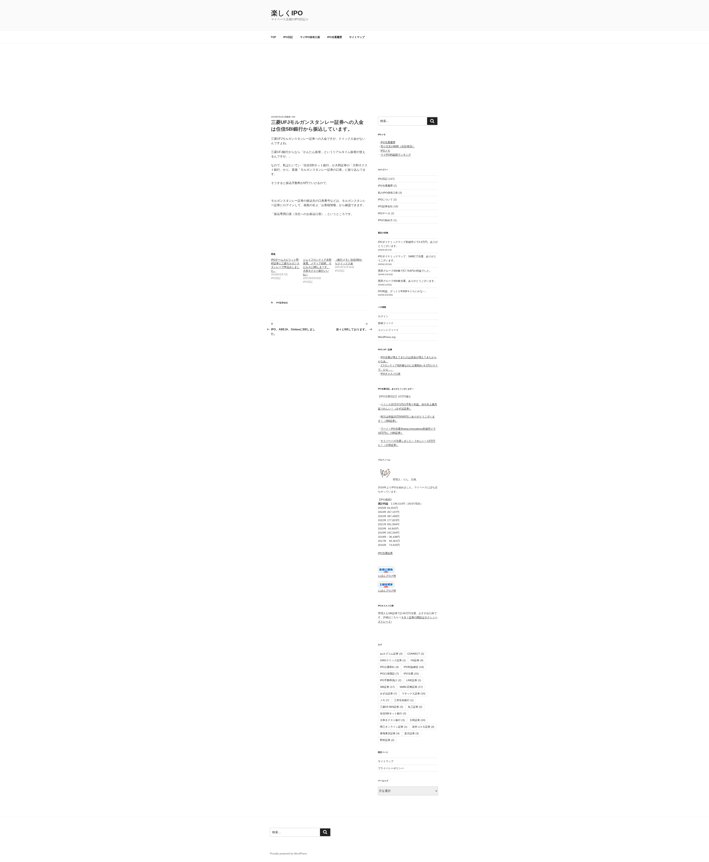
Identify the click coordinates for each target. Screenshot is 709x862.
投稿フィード (385, 323)
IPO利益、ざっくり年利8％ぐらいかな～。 (403, 291)
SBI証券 (387, 686)
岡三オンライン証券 (393, 726)
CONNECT (415, 653)
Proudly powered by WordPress (288, 853)
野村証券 (387, 740)
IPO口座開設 (389, 673)
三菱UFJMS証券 (391, 706)
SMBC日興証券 (411, 686)
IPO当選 (411, 673)
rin (293, 117)
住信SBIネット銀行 (393, 713)
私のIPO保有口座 (388, 192)
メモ (384, 700)
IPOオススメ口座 (390, 373)
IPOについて (385, 199)
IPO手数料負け (390, 680)
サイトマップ (357, 37)
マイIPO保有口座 (310, 37)
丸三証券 (415, 706)
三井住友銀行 (404, 700)
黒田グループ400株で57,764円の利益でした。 (405, 270)
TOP (273, 37)
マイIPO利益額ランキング (396, 154)
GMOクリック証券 (393, 660)
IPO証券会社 (282, 303)
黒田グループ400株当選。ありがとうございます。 (407, 280)
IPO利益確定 (414, 666)
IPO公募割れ (389, 666)
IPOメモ (385, 150)
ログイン (383, 316)
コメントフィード (388, 329)
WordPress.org (386, 336)
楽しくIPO (287, 13)
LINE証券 (413, 680)
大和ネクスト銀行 (392, 720)
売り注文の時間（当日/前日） (398, 146)
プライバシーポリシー (391, 768)
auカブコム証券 (391, 653)
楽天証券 (411, 733)
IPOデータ (384, 213)
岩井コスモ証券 (423, 726)
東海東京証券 (390, 733)
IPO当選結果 (385, 553)
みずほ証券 (388, 693)
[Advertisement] (354, 71)
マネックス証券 (413, 693)
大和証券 (417, 720)
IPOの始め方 (385, 220)
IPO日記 (288, 37)
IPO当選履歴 (334, 37)
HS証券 (417, 660)
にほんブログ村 (387, 575)
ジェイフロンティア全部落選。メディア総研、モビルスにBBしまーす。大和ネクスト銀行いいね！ (317, 267)
